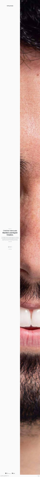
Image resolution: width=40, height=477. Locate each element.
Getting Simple (10, 5)
